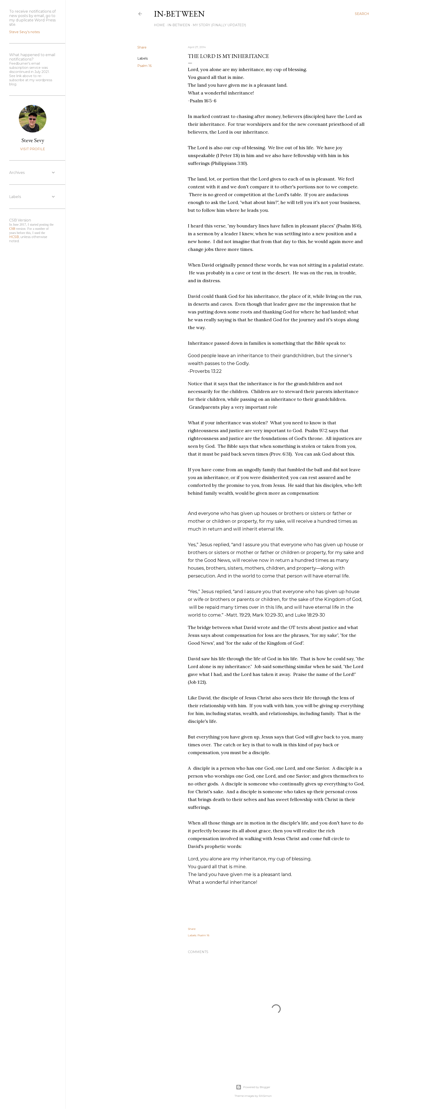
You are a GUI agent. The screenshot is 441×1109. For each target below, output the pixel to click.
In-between (179, 13)
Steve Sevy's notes (24, 32)
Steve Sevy (32, 140)
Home (159, 25)
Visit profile (32, 149)
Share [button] (142, 47)
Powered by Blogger (256, 1087)
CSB (12, 228)
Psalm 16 (144, 66)
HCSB (14, 237)
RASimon (265, 1096)
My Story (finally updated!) (219, 25)
